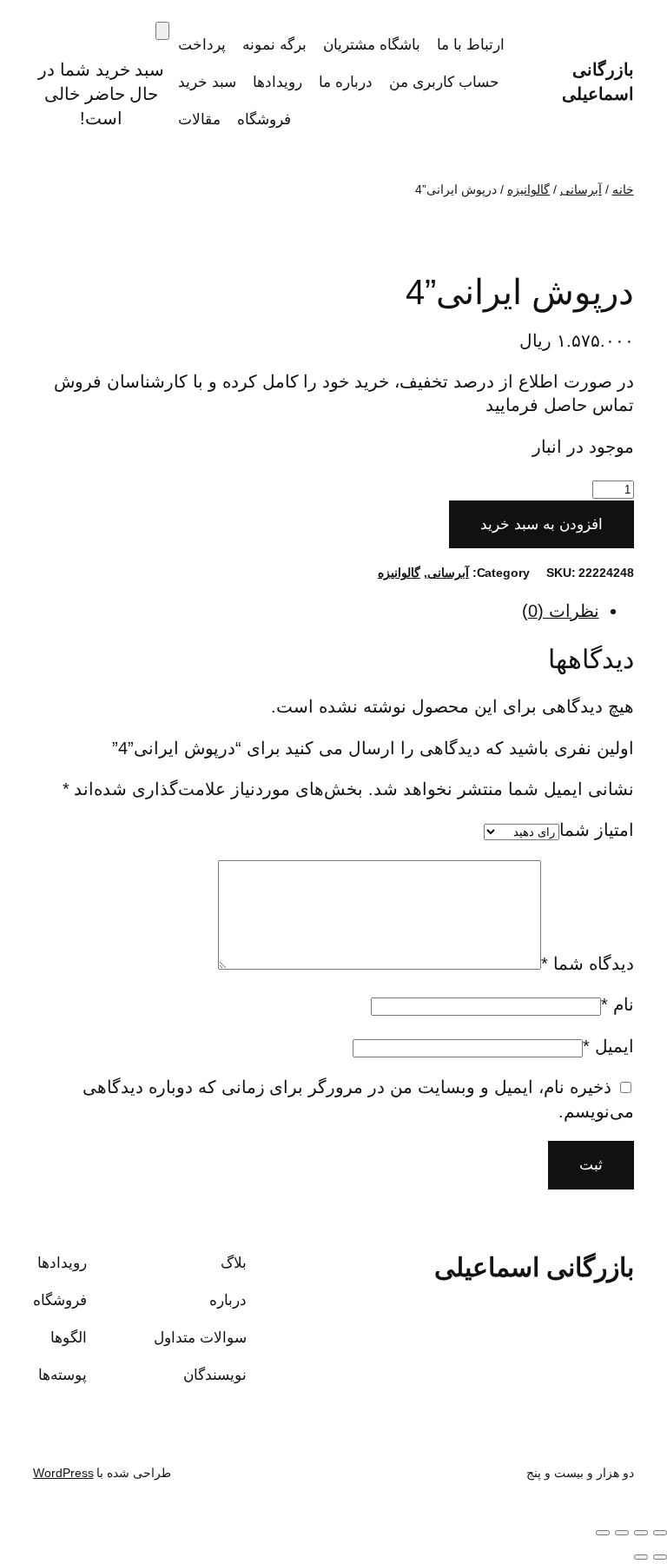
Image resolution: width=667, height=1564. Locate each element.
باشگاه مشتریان (371, 44)
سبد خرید (207, 82)
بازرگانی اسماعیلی (534, 1267)
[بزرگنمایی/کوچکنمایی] (660, 1532)
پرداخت (202, 44)
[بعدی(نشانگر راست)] (641, 1557)
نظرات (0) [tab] (560, 610)
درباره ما (346, 82)
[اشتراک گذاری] (622, 1532)
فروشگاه (264, 119)
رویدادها (277, 82)
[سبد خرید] (162, 31)
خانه (623, 189)
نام (617, 1004)
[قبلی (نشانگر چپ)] (660, 1557)
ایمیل (608, 1046)
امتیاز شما (596, 829)
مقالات (199, 119)
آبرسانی (581, 189)
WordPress (63, 1473)
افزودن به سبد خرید (541, 524)
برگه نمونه (274, 44)
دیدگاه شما (587, 963)
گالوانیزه (528, 189)
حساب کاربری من (444, 82)
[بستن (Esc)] (603, 1532)
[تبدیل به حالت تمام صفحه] (641, 1532)
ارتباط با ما (471, 44)
